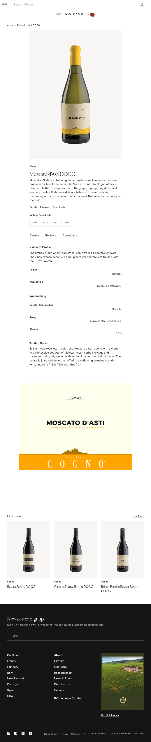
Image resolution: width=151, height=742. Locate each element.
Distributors (62, 684)
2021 (67, 222)
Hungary (12, 667)
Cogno (10, 25)
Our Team (60, 667)
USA (10, 696)
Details (33, 207)
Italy (10, 672)
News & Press (63, 678)
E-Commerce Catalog (68, 698)
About (58, 655)
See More (139, 516)
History (59, 661)
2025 (35, 222)
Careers (59, 690)
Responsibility (63, 672)
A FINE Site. (138, 733)
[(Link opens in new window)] (8, 733)
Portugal (12, 684)
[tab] (34, 237)
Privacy (64, 734)
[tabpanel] (75, 306)
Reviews (45, 207)
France (11, 661)
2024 (46, 222)
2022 (57, 222)
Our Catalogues (110, 715)
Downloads (58, 207)
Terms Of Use (51, 734)
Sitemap (75, 734)
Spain (11, 690)
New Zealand (15, 678)
